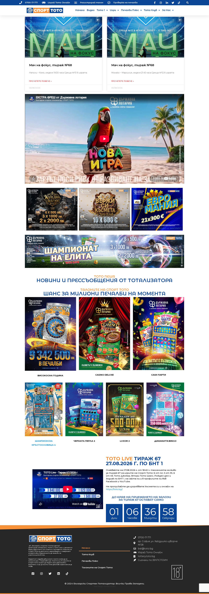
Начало (80, 10)
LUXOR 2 (125, 441)
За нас (166, 10)
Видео (91, 10)
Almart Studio (110, 586)
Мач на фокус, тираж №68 (50, 65)
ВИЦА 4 (51, 445)
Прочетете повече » (40, 81)
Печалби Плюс (130, 10)
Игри (113, 10)
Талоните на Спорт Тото (97, 567)
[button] (187, 2)
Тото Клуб (150, 10)
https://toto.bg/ (114, 489)
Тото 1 (101, 10)
